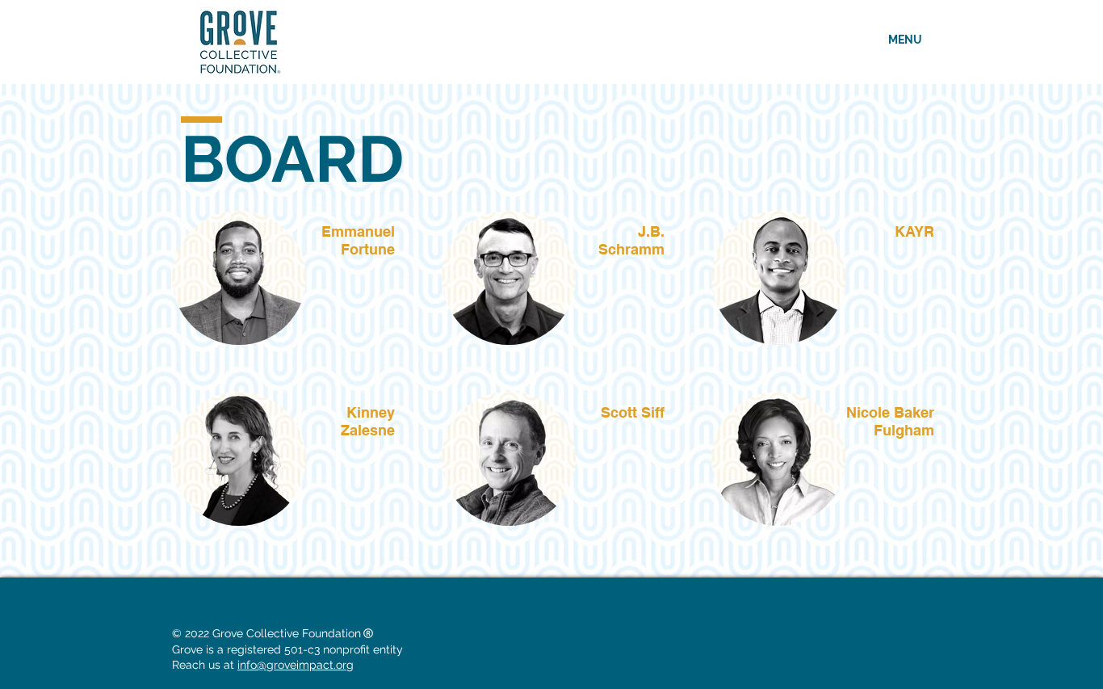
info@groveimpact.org (295, 664)
